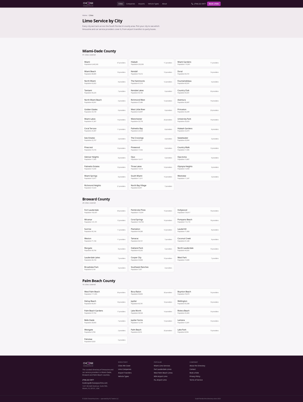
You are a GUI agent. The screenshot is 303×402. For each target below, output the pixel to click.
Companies (130, 4)
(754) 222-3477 (200, 4)
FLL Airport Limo (160, 380)
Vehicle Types (153, 4)
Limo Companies (124, 369)
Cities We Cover (124, 366)
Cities (120, 4)
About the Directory (197, 366)
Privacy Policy (195, 376)
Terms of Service (196, 380)
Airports (141, 4)
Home (84, 15)
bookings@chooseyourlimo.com (94, 383)
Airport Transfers (125, 373)
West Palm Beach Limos (163, 373)
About (164, 4)
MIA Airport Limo (160, 376)
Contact (193, 369)
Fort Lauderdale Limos (163, 369)
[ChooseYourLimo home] (88, 3)
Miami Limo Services (162, 366)
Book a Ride (214, 4)
